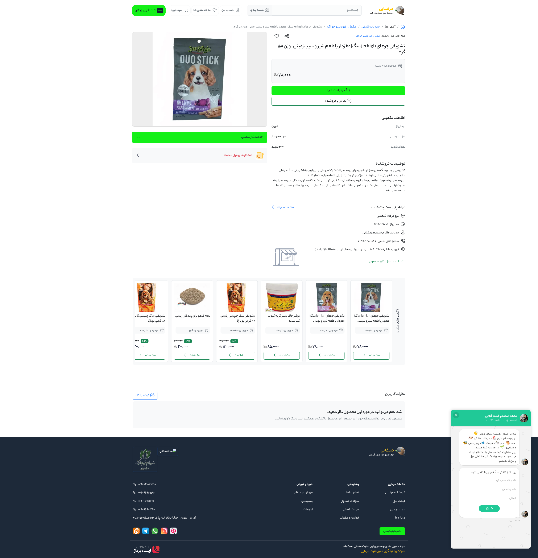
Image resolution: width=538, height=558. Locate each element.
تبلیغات (308, 509)
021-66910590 (146, 492)
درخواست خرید (336, 90)
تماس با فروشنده (335, 101)
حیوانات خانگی (370, 27)
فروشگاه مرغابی (395, 492)
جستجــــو (353, 10)
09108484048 (147, 484)
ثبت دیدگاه (142, 395)
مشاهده (374, 355)
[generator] (146, 549)
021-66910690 (146, 501)
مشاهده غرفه (285, 207)
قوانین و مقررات (349, 518)
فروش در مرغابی (303, 492)
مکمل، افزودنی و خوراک (341, 27)
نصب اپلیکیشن (392, 531)
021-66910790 (146, 509)
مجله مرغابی (397, 509)
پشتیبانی (307, 501)
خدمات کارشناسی (252, 137)
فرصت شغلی (351, 509)
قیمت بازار (399, 501)
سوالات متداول (350, 501)
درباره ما (400, 518)
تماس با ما (352, 492)
